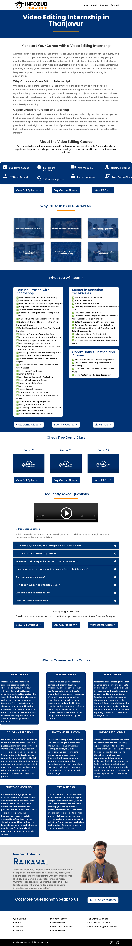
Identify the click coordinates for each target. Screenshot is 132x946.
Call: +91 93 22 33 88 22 (100, 922)
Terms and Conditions (62, 926)
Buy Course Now (64, 190)
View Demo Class (27, 424)
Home (85, 5)
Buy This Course (64, 424)
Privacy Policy (58, 922)
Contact (115, 5)
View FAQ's (101, 190)
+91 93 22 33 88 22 (104, 900)
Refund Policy (58, 930)
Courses (104, 5)
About (94, 5)
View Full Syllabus (27, 190)
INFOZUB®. (46, 942)
